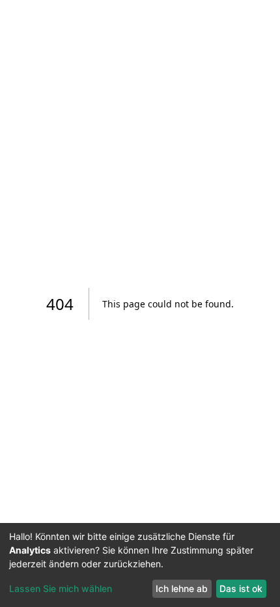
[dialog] (140, 565)
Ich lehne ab (182, 588)
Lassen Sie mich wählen (60, 588)
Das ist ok (240, 588)
